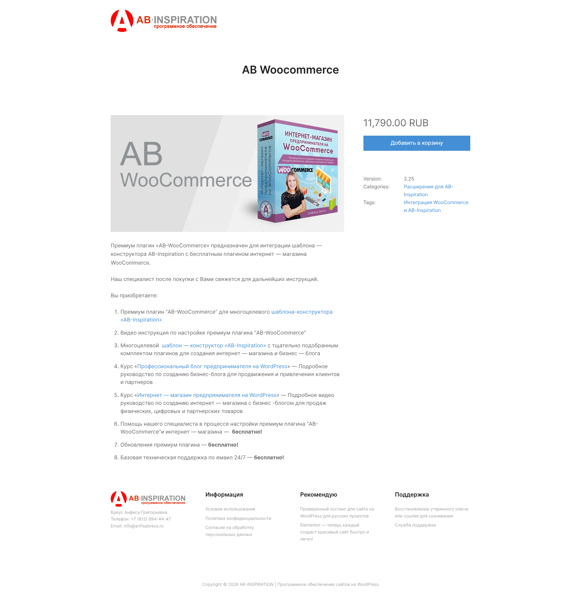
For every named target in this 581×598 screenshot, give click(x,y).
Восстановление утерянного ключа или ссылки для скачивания (431, 513)
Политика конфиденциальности (238, 518)
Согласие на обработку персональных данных (229, 531)
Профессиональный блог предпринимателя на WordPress (212, 366)
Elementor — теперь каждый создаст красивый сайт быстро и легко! (334, 532)
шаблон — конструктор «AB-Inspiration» (214, 345)
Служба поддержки (415, 525)
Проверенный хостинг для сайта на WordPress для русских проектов (337, 513)
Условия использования (230, 509)
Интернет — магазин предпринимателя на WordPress (206, 395)
